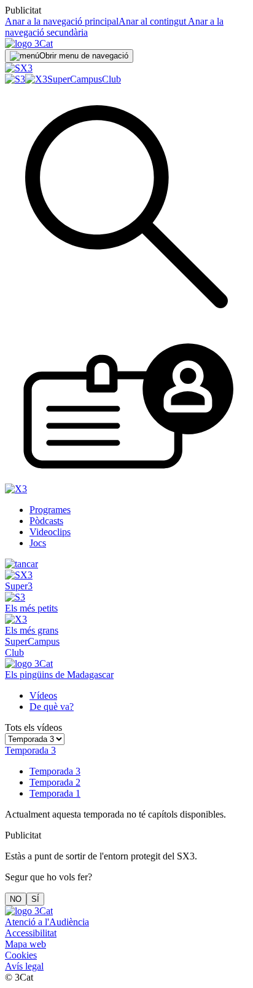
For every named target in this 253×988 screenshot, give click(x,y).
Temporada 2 (54, 782)
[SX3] (19, 68)
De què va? (51, 706)
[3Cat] (29, 43)
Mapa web (25, 944)
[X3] (36, 79)
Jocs (37, 543)
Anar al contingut (152, 21)
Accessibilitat (30, 933)
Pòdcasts (46, 521)
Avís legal (24, 966)
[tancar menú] (21, 564)
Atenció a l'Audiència (47, 922)
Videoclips (50, 532)
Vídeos (43, 695)
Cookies (21, 955)
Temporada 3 (54, 771)
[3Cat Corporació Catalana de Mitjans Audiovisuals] (29, 911)
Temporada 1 (54, 793)
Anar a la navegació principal (62, 21)
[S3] (15, 79)
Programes (50, 509)
